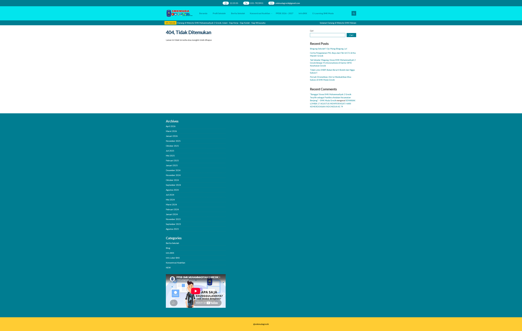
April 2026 (170, 126)
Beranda (203, 13)
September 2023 (173, 224)
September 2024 (173, 185)
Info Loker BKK (173, 258)
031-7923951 (256, 3)
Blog (168, 248)
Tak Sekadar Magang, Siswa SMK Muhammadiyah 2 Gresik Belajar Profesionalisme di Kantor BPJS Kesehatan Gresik (333, 63)
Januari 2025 (172, 165)
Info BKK (303, 13)
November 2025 (173, 141)
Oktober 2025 (172, 146)
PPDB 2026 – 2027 (284, 13)
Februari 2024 (172, 209)
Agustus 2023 (172, 229)
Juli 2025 (170, 150)
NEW (168, 267)
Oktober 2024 (172, 180)
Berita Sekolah (238, 13)
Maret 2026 (171, 131)
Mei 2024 (170, 199)
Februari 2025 (172, 160)
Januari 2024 (172, 214)
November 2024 (173, 175)
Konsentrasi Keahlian (260, 13)
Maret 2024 (171, 204)
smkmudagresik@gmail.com (287, 3)
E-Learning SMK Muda (323, 13)
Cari (311, 30)
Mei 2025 (170, 155)
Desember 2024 (173, 170)
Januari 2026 (172, 136)
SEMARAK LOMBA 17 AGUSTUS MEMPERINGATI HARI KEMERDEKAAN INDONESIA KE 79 (332, 103)
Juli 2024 (170, 194)
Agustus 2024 (172, 190)
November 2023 (173, 219)
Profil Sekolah (219, 13)
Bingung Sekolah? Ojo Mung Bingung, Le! (328, 48)
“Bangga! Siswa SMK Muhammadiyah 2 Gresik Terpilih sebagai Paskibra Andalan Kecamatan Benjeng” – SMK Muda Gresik (330, 97)
